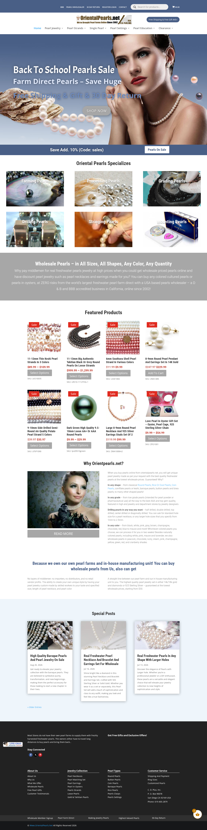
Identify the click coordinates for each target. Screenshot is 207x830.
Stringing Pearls (103, 221)
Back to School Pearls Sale (63, 70)
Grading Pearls (172, 181)
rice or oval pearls (161, 485)
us (111, 568)
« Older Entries (34, 707)
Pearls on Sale (157, 149)
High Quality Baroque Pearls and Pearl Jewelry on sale (48, 658)
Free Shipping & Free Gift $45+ (163, 19)
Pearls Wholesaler (75, 7)
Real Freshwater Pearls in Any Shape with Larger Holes (156, 658)
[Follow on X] (35, 755)
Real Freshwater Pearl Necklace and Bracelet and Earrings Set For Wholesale (101, 660)
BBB (62, 7)
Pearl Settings (118, 28)
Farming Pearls (35, 181)
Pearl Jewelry (53, 28)
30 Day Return (93, 7)
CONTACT (123, 7)
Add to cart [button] (155, 373)
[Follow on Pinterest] (40, 755)
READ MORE (63, 533)
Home (37, 28)
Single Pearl (97, 28)
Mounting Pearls (172, 221)
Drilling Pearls (35, 221)
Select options (39, 373)
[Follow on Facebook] (31, 755)
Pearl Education (142, 28)
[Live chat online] (13, 744)
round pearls (144, 485)
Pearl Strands (75, 28)
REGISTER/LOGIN (109, 7)
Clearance (165, 28)
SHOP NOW (97, 110)
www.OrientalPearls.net (41, 825)
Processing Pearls (103, 181)
